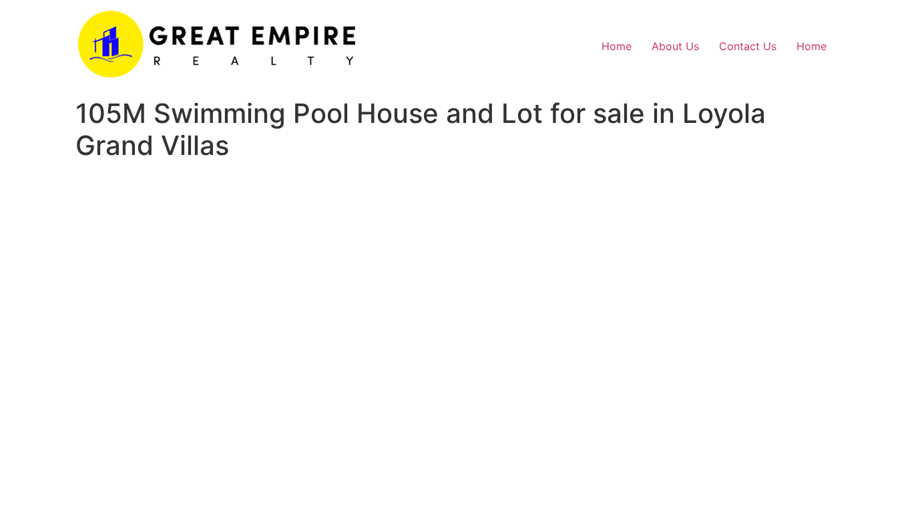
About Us (675, 46)
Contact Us (747, 46)
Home (617, 46)
